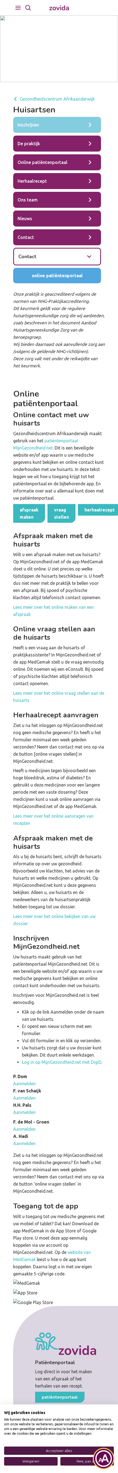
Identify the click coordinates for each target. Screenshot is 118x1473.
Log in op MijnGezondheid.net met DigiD (61, 1062)
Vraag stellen (61, 513)
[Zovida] (59, 7)
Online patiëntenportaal (57, 275)
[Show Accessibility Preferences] (104, 1459)
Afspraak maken (29, 513)
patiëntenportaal (60, 1397)
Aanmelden (24, 1083)
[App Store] (59, 1292)
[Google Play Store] (59, 1302)
